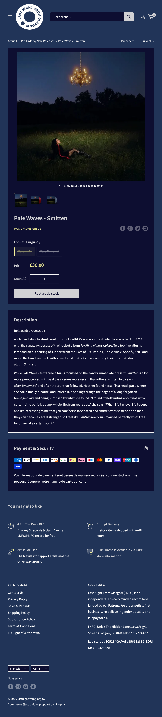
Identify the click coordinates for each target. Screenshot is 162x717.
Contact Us (15, 592)
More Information (108, 556)
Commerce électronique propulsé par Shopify (36, 704)
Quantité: (20, 278)
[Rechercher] (129, 16)
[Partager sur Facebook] (122, 228)
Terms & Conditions (21, 626)
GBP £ (36, 668)
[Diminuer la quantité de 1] (34, 279)
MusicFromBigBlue (27, 228)
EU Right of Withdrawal (24, 633)
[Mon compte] (143, 17)
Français (15, 668)
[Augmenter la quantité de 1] (55, 279)
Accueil (12, 41)
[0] (150, 16)
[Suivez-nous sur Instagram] (18, 686)
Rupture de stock (47, 293)
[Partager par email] (145, 228)
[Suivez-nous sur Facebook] (10, 686)
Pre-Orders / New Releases (37, 41)
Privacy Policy (17, 599)
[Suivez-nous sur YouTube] (25, 686)
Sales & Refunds (19, 606)
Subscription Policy (21, 619)
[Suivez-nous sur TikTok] (33, 686)
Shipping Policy (19, 612)
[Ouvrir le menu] (10, 16)
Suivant (146, 41)
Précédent (127, 41)
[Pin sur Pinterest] (130, 228)
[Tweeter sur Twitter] (137, 228)
